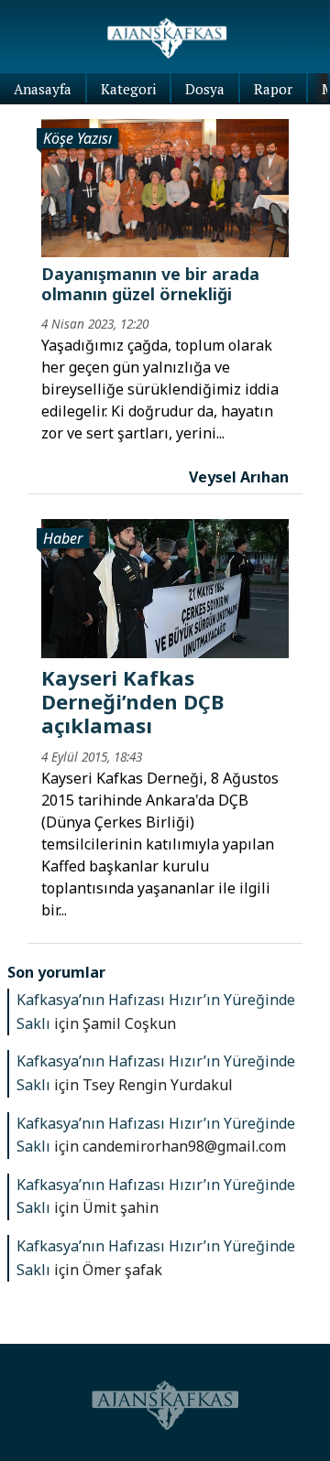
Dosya (205, 89)
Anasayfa (43, 89)
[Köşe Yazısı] (165, 187)
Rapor (273, 89)
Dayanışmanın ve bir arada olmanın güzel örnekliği (150, 284)
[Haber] (165, 587)
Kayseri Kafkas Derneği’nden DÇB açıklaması (132, 702)
